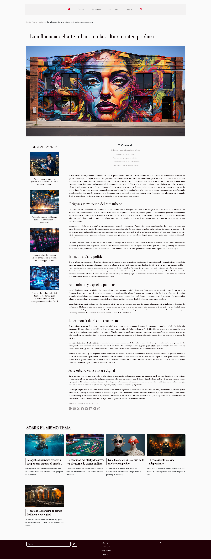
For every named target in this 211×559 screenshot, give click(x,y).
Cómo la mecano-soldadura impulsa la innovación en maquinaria (44, 219)
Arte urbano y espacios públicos (125, 158)
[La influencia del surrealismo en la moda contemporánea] (125, 445)
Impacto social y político (125, 154)
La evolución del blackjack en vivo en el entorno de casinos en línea (85, 461)
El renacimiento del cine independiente (161, 461)
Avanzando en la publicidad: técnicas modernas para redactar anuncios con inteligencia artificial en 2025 (44, 297)
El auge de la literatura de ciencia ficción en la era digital (44, 512)
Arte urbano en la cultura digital (125, 166)
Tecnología (96, 9)
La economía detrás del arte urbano (126, 162)
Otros (129, 9)
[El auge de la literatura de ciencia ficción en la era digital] (44, 496)
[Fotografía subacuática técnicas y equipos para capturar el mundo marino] (44, 445)
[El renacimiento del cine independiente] (166, 445)
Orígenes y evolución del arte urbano (125, 150)
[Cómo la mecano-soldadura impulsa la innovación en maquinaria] (44, 202)
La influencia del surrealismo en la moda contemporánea (126, 461)
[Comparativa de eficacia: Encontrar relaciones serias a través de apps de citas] (44, 240)
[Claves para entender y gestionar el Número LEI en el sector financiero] (44, 164)
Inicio (28, 22)
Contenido (127, 145)
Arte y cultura (113, 9)
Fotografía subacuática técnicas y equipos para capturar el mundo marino (44, 463)
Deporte (81, 9)
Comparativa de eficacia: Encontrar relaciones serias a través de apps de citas (44, 257)
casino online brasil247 (123, 245)
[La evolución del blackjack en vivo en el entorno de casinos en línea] (85, 445)
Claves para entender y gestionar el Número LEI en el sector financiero (44, 181)
